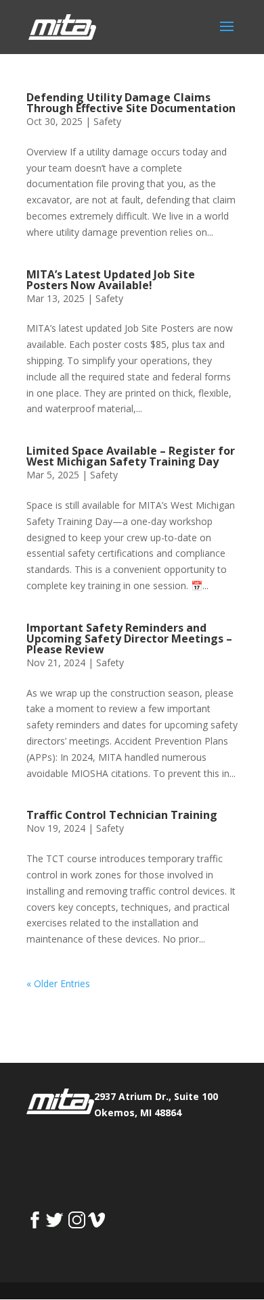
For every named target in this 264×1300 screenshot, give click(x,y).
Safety (107, 121)
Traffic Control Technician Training (121, 814)
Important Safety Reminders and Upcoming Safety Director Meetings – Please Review (129, 638)
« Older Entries (58, 983)
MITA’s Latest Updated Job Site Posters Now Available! (110, 280)
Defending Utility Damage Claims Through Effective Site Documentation (131, 103)
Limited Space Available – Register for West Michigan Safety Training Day (130, 456)
